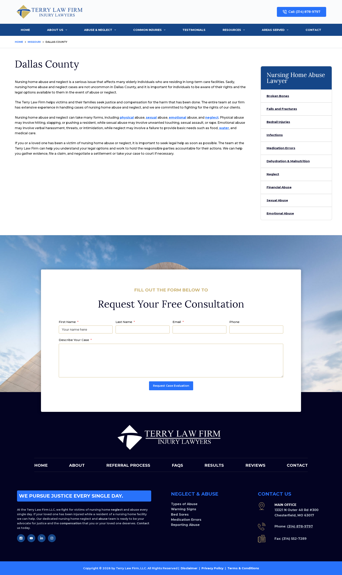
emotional (177, 117)
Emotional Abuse (280, 213)
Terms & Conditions (243, 568)
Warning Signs (183, 509)
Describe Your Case (74, 340)
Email (177, 322)
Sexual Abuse (277, 200)
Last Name (124, 322)
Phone (234, 322)
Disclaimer (189, 568)
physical (127, 117)
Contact (313, 30)
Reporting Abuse (185, 525)
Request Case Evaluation (171, 385)
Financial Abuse (279, 187)
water (224, 128)
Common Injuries (147, 30)
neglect (211, 117)
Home (25, 30)
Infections (275, 135)
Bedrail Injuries (278, 122)
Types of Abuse (184, 504)
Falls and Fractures (282, 109)
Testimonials (193, 30)
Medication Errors (281, 148)
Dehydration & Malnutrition (288, 161)
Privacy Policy (212, 568)
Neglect (273, 174)
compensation (71, 523)
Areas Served (273, 30)
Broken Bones (278, 96)
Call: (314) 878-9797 (304, 12)
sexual (151, 117)
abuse (103, 519)
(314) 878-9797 (300, 526)
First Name (67, 322)
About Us (55, 30)
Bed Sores (180, 514)
